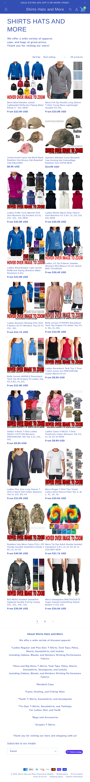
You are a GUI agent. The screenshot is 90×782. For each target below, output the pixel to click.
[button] (6, 9)
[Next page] (53, 621)
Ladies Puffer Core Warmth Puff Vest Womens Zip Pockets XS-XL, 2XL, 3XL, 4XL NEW (24, 215)
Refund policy (62, 774)
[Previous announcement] (4, 2)
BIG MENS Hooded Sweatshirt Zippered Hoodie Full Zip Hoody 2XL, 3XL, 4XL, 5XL (23, 602)
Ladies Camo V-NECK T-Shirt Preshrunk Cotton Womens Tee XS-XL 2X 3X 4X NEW (63, 434)
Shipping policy (56, 777)
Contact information (74, 777)
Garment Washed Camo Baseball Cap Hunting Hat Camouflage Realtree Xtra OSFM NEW (62, 160)
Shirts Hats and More (27, 774)
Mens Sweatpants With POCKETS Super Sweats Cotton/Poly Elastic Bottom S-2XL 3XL (62, 602)
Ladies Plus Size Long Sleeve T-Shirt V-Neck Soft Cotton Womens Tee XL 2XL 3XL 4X (24, 492)
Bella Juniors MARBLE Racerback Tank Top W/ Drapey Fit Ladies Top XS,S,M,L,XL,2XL (25, 379)
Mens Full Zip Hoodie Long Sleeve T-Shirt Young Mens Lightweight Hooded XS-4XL (63, 105)
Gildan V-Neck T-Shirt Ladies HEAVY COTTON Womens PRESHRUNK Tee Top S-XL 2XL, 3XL (24, 435)
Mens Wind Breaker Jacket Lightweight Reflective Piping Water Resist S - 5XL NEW (25, 105)
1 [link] (37, 621)
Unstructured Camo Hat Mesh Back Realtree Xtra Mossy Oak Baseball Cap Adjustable (25, 160)
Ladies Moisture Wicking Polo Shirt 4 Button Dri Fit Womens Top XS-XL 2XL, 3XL (25, 325)
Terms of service (40, 777)
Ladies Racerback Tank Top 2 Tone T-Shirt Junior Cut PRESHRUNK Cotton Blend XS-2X (63, 371)
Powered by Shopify (45, 774)
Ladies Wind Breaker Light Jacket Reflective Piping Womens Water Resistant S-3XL (24, 270)
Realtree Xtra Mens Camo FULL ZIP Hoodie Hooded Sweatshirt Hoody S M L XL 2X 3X (25, 547)
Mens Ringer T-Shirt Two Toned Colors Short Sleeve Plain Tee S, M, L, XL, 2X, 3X (63, 492)
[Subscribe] (55, 751)
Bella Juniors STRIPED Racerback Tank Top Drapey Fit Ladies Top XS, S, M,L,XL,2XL (63, 325)
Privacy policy (77, 774)
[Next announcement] (85, 2)
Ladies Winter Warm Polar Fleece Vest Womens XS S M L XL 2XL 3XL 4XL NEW (63, 215)
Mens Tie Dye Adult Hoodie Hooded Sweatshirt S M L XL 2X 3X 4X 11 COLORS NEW (63, 547)
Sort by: (36, 57)
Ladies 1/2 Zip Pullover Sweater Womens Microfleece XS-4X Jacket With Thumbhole (63, 266)
